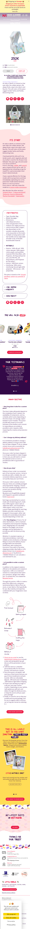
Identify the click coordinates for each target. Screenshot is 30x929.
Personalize (11, 921)
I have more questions (15, 712)
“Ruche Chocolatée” (9, 196)
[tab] (10, 124)
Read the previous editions (8, 892)
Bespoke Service (8, 578)
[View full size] (15, 114)
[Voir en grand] (15, 43)
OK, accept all (11, 914)
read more (10, 497)
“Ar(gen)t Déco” (7, 192)
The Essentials (23, 913)
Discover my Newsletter (9, 889)
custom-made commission (18, 187)
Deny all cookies (11, 918)
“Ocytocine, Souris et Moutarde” (13, 194)
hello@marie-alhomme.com (11, 448)
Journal (24, 923)
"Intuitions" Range (16, 19)
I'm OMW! (15, 827)
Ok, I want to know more (15, 799)
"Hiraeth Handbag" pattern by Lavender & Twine (15, 276)
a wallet (16, 165)
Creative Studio (9, 19)
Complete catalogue (15, 352)
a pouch (24, 165)
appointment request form (12, 659)
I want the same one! (21, 71)
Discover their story (15, 784)
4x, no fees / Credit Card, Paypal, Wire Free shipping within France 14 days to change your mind (15, 76)
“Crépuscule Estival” (19, 192)
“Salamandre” (20, 196)
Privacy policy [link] (11, 925)
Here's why (15, 11)
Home (4, 19)
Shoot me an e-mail (10, 657)
